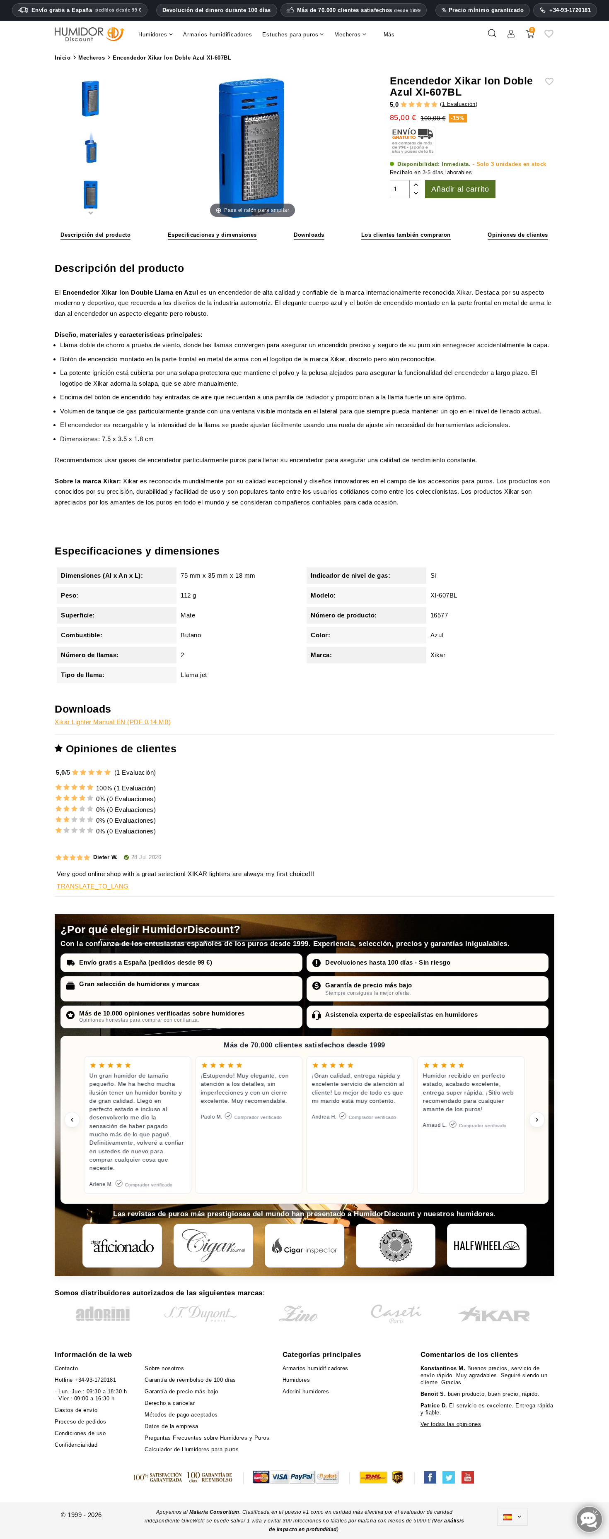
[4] (427, 105)
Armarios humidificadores (315, 1368)
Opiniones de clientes (518, 235)
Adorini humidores (306, 1391)
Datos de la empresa (171, 1426)
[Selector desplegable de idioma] (512, 1517)
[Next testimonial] (537, 1120)
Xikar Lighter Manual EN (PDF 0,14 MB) (113, 721)
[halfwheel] (487, 1246)
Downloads (309, 235)
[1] (404, 105)
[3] (419, 105)
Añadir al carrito (460, 189)
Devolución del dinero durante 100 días (216, 10)
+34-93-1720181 (570, 10)
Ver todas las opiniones (450, 1424)
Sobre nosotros (164, 1368)
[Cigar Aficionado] (122, 1246)
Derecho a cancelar (170, 1403)
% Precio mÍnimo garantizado (483, 10)
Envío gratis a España (86, 10)
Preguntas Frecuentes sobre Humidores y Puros (207, 1438)
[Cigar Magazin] (395, 1246)
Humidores (296, 1380)
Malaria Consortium (214, 1512)
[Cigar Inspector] (304, 1246)
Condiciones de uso (80, 1433)
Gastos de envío (76, 1410)
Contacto (66, 1368)
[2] (411, 105)
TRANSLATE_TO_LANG (93, 886)
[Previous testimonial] (72, 1120)
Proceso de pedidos (80, 1422)
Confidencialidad (76, 1445)
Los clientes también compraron (406, 235)
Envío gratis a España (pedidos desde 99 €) (145, 962)
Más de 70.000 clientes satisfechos (359, 10)
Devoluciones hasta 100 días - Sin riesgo (387, 962)
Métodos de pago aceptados (181, 1415)
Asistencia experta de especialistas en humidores (401, 1014)
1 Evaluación (459, 104)
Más (389, 34)
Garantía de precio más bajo (368, 985)
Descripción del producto (95, 235)
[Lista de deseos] (549, 36)
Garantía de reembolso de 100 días (190, 1380)
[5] (434, 105)
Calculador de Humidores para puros (192, 1449)
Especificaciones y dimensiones (212, 235)
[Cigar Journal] (213, 1246)
